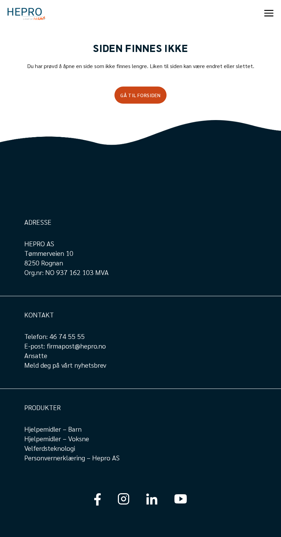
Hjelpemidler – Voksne (56, 438)
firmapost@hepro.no (76, 345)
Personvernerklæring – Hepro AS (72, 457)
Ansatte (35, 355)
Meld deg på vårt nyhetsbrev (65, 365)
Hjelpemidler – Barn (53, 428)
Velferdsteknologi (49, 448)
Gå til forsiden (140, 95)
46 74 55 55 (67, 336)
